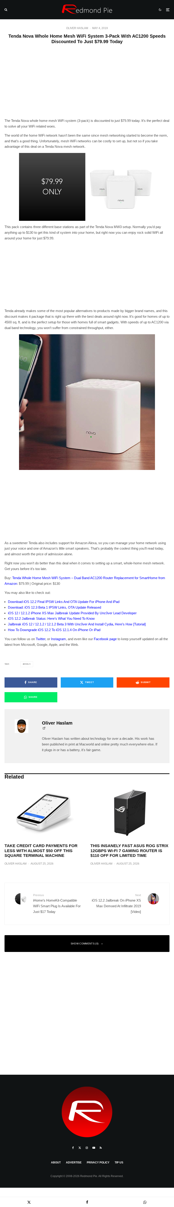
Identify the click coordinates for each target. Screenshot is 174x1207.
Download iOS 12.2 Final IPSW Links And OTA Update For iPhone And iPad (63, 602)
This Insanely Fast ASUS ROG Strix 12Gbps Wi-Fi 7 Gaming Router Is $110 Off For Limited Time (129, 850)
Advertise (74, 1162)
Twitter (40, 639)
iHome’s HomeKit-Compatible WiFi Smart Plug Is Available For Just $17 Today (57, 904)
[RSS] (100, 1147)
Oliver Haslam (77, 28)
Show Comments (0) (85, 943)
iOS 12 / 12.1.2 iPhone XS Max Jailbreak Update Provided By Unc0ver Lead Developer (72, 613)
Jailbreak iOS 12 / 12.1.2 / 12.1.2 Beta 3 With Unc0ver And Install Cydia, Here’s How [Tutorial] (77, 624)
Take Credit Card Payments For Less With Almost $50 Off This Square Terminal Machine (41, 850)
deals (27, 664)
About (56, 1162)
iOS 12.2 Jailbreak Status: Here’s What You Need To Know (51, 618)
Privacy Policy (98, 1162)
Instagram (58, 639)
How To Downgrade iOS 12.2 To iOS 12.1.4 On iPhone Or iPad (54, 630)
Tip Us (119, 1162)
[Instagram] (86, 1147)
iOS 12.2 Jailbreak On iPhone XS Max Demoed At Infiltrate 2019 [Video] (116, 904)
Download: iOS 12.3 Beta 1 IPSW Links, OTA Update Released (54, 607)
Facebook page (105, 639)
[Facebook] (73, 1147)
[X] (79, 1147)
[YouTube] (93, 1147)
